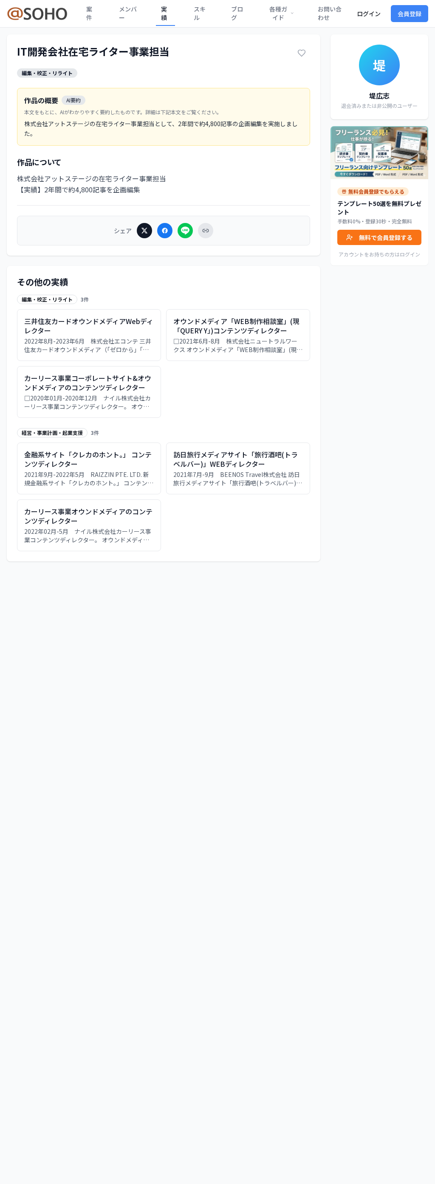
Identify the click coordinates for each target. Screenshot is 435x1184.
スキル (200, 13)
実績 (164, 13)
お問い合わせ (330, 13)
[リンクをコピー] (205, 230)
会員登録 (409, 13)
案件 (89, 13)
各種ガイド (278, 13)
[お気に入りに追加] (301, 53)
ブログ (237, 13)
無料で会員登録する (385, 237)
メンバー (128, 13)
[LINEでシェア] (185, 230)
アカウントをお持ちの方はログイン (379, 254)
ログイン (369, 13)
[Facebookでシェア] (164, 230)
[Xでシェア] (144, 230)
